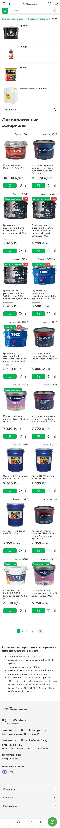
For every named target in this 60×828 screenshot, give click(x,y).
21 (33, 631)
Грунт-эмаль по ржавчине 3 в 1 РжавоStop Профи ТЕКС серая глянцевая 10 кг (44, 294)
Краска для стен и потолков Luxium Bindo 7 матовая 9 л (15, 419)
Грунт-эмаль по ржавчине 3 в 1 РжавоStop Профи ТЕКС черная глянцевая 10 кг (15, 357)
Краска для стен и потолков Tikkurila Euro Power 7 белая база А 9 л (44, 357)
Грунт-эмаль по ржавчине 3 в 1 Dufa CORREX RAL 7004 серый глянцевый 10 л (15, 229)
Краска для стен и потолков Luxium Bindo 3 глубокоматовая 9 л (44, 593)
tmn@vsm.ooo (11, 755)
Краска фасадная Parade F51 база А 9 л (14, 167)
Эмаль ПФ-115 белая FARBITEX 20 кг (14, 532)
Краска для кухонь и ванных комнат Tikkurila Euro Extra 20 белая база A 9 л (43, 169)
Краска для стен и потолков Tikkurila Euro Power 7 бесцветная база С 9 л (43, 534)
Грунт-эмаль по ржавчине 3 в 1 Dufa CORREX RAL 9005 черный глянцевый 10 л (15, 294)
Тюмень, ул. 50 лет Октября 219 (24, 730)
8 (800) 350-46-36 (14, 720)
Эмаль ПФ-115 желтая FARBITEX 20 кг (43, 477)
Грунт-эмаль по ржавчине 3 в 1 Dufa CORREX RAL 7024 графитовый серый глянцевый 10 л (42, 230)
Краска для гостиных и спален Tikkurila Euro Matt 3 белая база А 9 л (43, 420)
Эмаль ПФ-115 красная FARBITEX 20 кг (15, 477)
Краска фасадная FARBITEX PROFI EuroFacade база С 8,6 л (15, 594)
